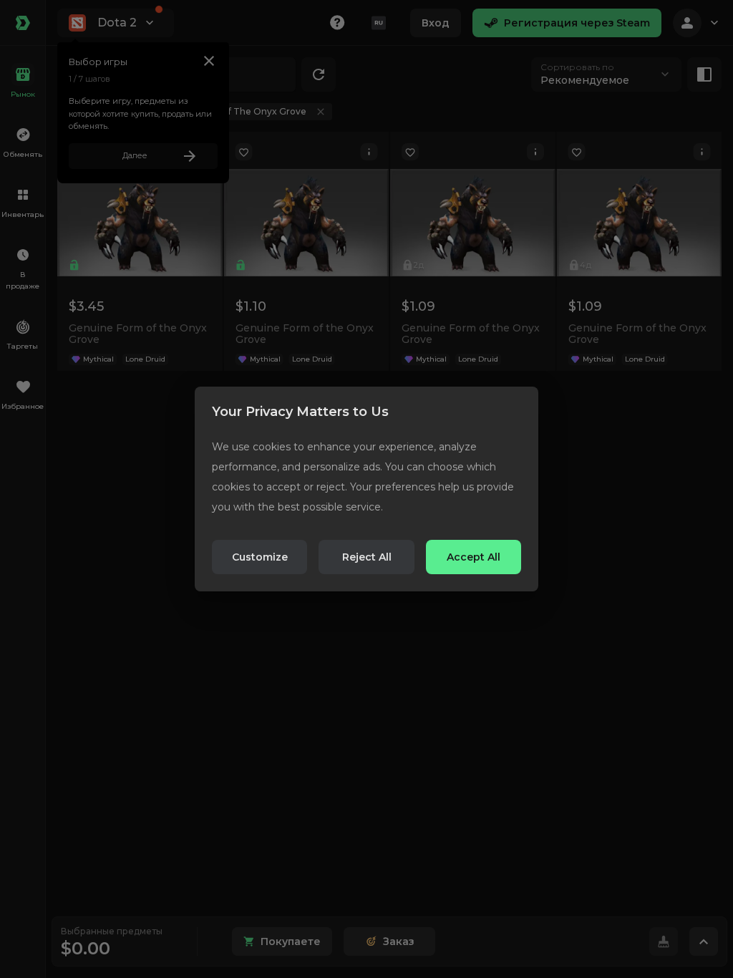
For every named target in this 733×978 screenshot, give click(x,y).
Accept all (473, 557)
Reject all (367, 557)
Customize (260, 557)
